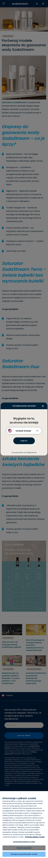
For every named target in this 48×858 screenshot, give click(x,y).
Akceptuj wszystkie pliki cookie (24, 854)
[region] (24, 824)
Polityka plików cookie (35, 837)
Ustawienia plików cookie (24, 842)
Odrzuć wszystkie (24, 848)
